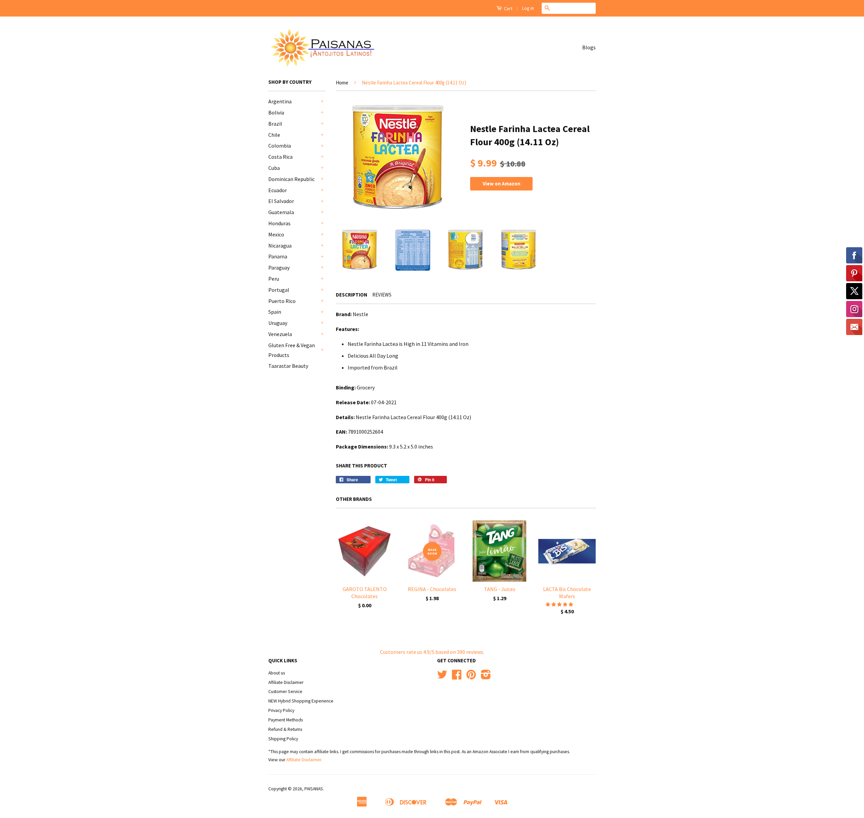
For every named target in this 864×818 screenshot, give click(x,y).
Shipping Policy (283, 739)
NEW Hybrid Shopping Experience (300, 701)
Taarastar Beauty (288, 365)
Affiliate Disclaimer (285, 682)
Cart (507, 8)
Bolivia (276, 112)
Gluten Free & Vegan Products (291, 350)
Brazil (275, 123)
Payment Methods (285, 720)
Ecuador (277, 190)
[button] (560, 604)
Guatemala (281, 212)
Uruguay (277, 322)
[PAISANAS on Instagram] (486, 677)
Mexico (276, 234)
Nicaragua (280, 245)
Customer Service (285, 691)
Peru (273, 278)
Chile (274, 134)
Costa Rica (280, 156)
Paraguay (279, 267)
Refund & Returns (285, 729)
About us (276, 673)
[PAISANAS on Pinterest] (471, 677)
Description (351, 294)
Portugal (278, 289)
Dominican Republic (291, 179)
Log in (528, 8)
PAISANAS (313, 789)
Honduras (279, 223)
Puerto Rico (282, 301)
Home (342, 82)
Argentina (280, 101)
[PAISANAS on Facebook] (457, 677)
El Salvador (281, 201)
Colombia (279, 145)
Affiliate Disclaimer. (304, 760)
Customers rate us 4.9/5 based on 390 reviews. (432, 651)
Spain (274, 311)
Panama (277, 256)
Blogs (589, 47)
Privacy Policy (281, 710)
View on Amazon (501, 183)
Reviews (382, 294)
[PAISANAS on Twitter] (442, 677)
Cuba (274, 167)
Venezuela (280, 334)
